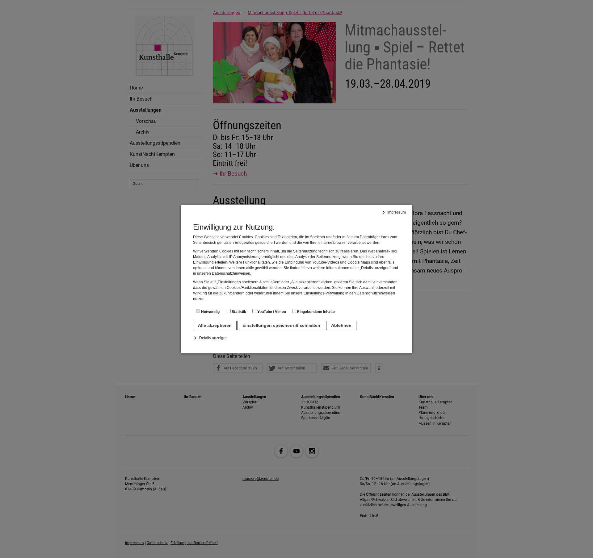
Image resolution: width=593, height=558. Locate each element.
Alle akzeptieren (215, 325)
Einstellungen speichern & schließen (281, 325)
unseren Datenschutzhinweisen (223, 273)
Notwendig (210, 312)
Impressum (396, 212)
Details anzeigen (213, 338)
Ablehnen (341, 325)
